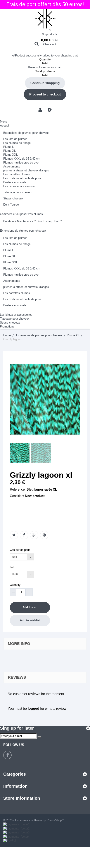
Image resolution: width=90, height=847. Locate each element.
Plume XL (9, 150)
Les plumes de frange (17, 142)
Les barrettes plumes (16, 174)
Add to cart (29, 607)
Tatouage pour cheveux (18, 192)
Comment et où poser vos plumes (21, 214)
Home (7, 335)
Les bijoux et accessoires (19, 186)
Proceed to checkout (45, 94)
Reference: (18, 489)
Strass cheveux (13, 198)
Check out (49, 44)
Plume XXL (10, 154)
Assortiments (11, 166)
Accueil (4, 125)
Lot (12, 567)
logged (33, 708)
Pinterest (44, 535)
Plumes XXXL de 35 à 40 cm (21, 158)
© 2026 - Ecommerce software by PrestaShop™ (33, 820)
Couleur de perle (20, 549)
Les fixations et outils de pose (22, 178)
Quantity (15, 584)
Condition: (17, 496)
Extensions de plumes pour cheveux (26, 132)
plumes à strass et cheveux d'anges (26, 170)
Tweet (14, 535)
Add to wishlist (30, 620)
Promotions (7, 326)
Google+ (34, 535)
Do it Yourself (11, 204)
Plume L (8, 146)
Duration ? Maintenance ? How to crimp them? (32, 221)
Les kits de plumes (15, 139)
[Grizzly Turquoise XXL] (19, 453)
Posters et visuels (14, 182)
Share (24, 535)
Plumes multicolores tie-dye (20, 162)
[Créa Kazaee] (45, 18)
